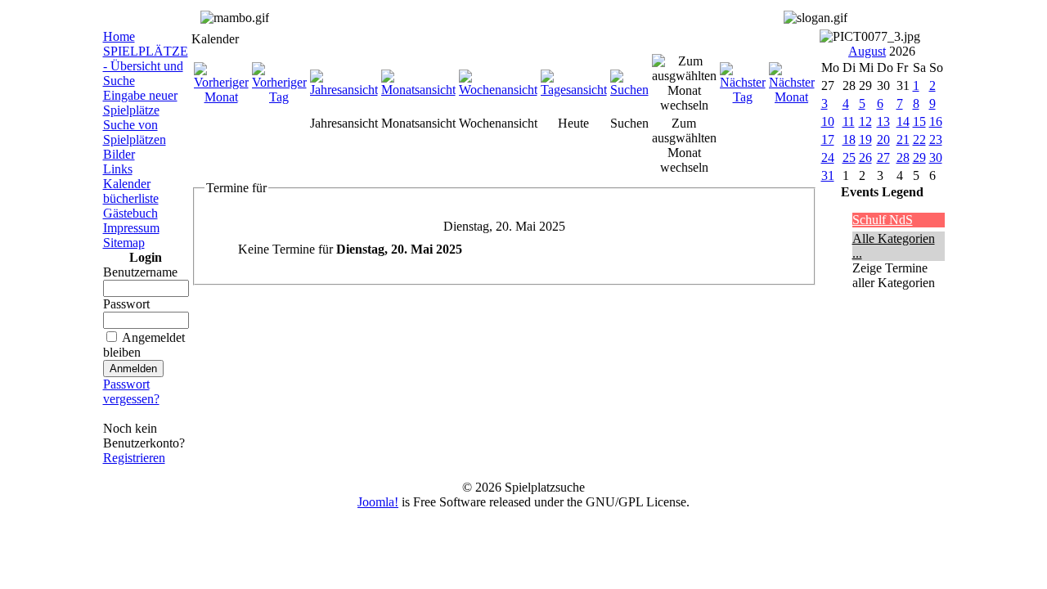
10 (827, 121)
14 (903, 121)
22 (919, 139)
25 (849, 157)
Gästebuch (130, 213)
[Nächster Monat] (792, 97)
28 (903, 157)
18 (849, 139)
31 (827, 175)
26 (865, 157)
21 (903, 139)
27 (883, 157)
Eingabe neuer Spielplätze (140, 102)
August (867, 51)
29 (919, 157)
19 (865, 139)
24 (827, 157)
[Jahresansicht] (344, 90)
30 (935, 157)
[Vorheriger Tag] (279, 97)
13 (883, 121)
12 (865, 121)
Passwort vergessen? (131, 391)
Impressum (131, 228)
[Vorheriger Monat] (221, 97)
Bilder (119, 154)
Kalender (127, 184)
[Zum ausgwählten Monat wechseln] (684, 105)
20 (883, 139)
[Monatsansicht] (418, 90)
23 (935, 139)
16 (935, 121)
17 (827, 139)
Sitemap (124, 243)
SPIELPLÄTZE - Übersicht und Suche (145, 66)
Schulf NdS (882, 220)
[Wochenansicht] (498, 90)
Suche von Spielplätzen (134, 132)
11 (849, 121)
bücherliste (131, 198)
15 (919, 121)
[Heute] (574, 90)
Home (119, 36)
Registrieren (134, 458)
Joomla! (377, 502)
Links (118, 169)
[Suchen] (629, 90)
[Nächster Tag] (743, 97)
